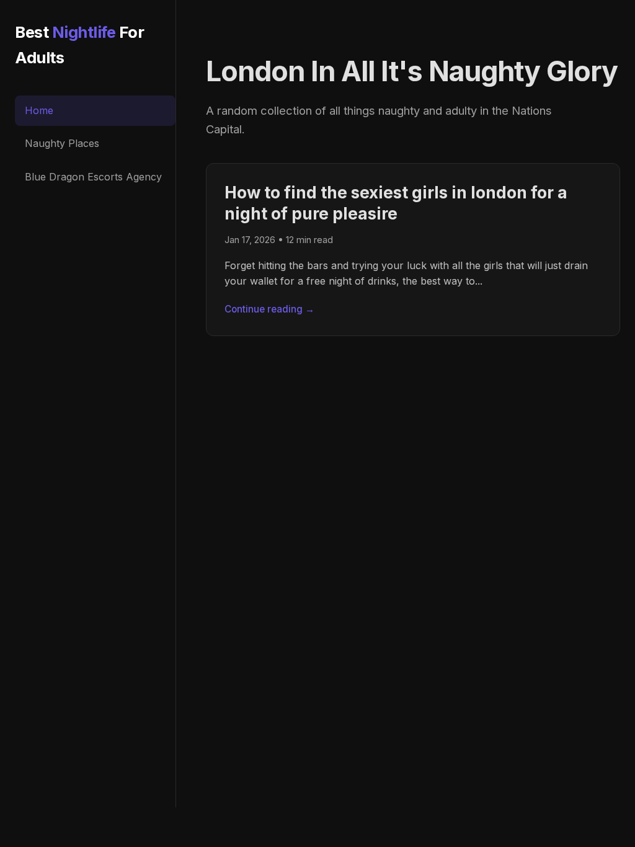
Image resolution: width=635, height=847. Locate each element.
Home (39, 110)
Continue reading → (269, 309)
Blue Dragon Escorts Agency (93, 177)
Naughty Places (62, 143)
